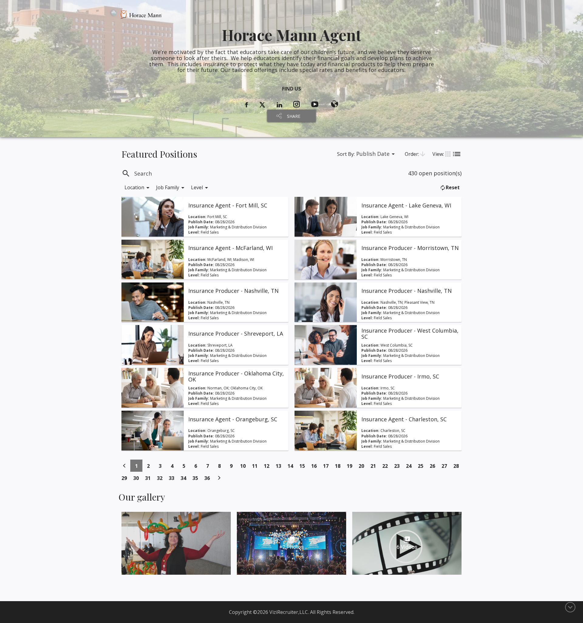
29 (125, 477)
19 (351, 465)
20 (363, 465)
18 (339, 465)
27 (446, 465)
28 (457, 465)
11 (256, 465)
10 (244, 465)
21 (374, 465)
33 (173, 477)
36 (208, 477)
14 (292, 465)
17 (327, 465)
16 (315, 465)
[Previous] (124, 466)
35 (197, 477)
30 (137, 477)
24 (410, 465)
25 (422, 465)
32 (161, 477)
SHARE (293, 116)
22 (386, 465)
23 (398, 465)
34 (185, 477)
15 (303, 465)
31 (149, 477)
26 (434, 465)
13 (280, 465)
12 (268, 465)
